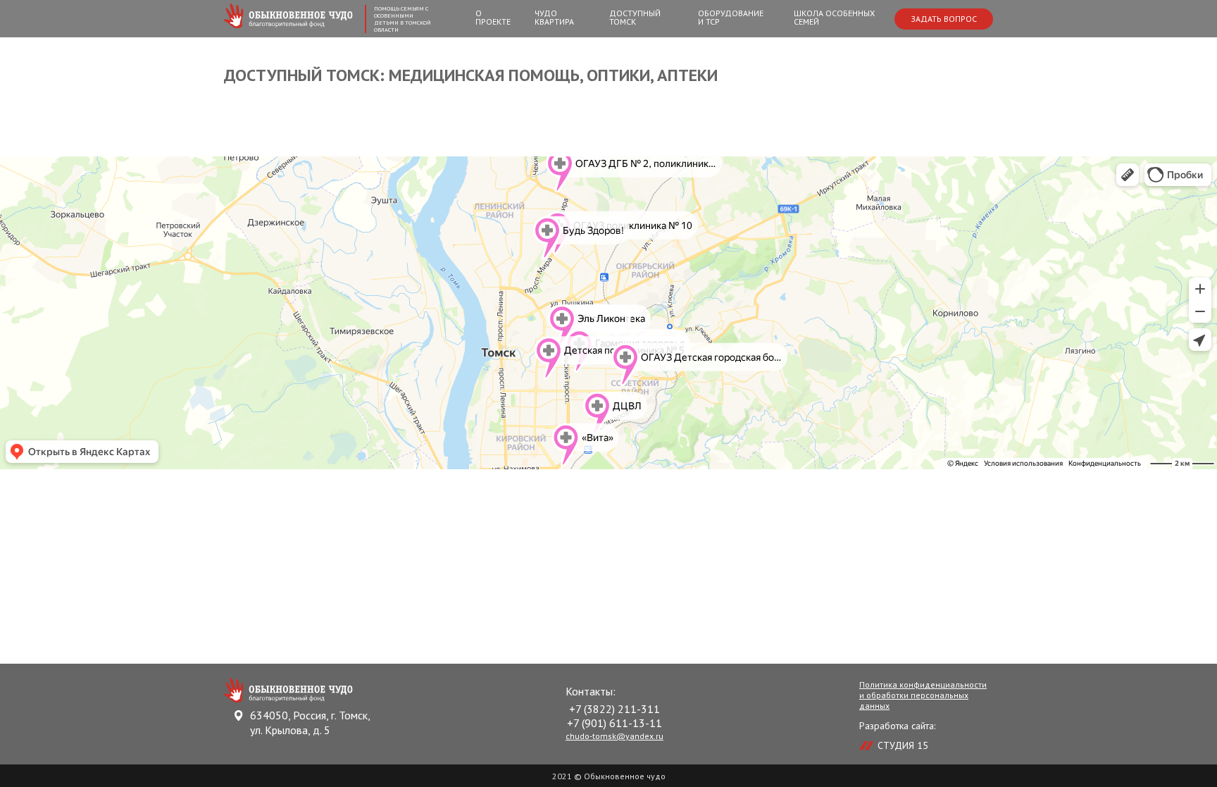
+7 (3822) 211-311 (614, 709)
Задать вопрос (944, 18)
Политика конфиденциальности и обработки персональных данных (923, 695)
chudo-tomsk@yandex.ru (614, 736)
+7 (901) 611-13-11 (614, 723)
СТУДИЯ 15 (903, 745)
